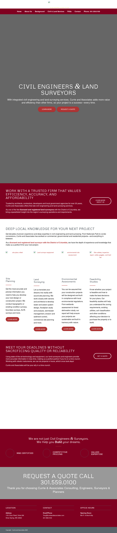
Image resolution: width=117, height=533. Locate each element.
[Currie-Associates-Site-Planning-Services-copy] (16, 261)
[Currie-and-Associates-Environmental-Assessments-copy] (72, 261)
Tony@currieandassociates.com (53, 515)
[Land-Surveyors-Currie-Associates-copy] (44, 261)
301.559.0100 (58, 482)
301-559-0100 (47, 518)
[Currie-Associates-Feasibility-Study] (100, 261)
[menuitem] (19, 11)
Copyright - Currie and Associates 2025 (17, 530)
